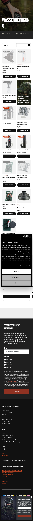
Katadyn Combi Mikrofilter (23, 150)
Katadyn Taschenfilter (7, 150)
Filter (6, 45)
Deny (16, 283)
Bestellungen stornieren (8, 472)
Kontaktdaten (5, 456)
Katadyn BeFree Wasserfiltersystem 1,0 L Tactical (8, 68)
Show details (24, 266)
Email (5, 348)
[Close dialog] (31, 497)
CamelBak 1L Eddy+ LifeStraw (9, 95)
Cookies (4, 483)
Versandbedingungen (7, 474)
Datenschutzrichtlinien (8, 477)
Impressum (5, 481)
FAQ (3, 453)
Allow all (16, 271)
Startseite (4, 33)
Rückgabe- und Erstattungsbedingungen (12, 470)
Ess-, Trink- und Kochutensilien (15, 33)
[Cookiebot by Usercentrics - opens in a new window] (23, 236)
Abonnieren (16, 392)
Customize (15, 277)
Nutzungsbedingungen (7, 479)
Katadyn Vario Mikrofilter (8, 121)
